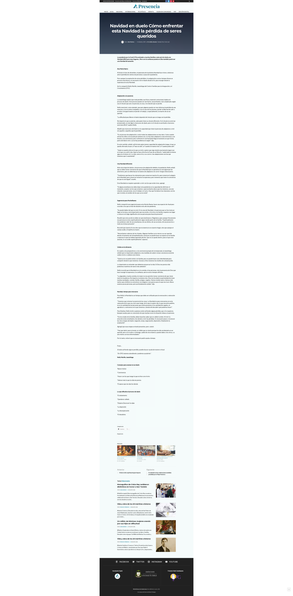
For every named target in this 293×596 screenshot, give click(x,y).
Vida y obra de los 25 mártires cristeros (134, 504)
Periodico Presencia (124, 507)
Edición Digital (184, 11)
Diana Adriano (123, 489)
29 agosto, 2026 (131, 489)
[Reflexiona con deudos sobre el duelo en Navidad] (146, 450)
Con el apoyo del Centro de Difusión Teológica (146, 592)
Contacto (144, 1)
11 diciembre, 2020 (141, 41)
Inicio (106, 11)
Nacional (119, 11)
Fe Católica (142, 11)
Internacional (130, 11)
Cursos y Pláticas (136, 1)
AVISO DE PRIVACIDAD (108, 1)
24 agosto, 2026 (134, 541)
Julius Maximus (131, 41)
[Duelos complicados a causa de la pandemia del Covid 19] (166, 450)
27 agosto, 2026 (131, 526)
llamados (155, 41)
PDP (175, 11)
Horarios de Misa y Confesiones (123, 1)
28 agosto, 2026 (134, 507)
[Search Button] (189, 1)
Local (112, 11)
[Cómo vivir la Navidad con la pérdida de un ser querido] (126, 450)
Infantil (151, 11)
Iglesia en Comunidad (163, 11)
